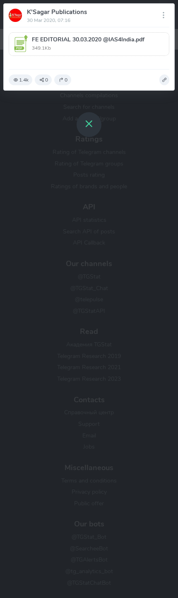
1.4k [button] (24, 80)
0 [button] (46, 80)
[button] (89, 44)
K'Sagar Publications (57, 12)
